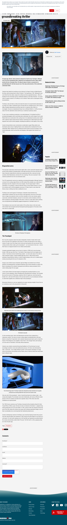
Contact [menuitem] (30, 513)
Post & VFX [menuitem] (42, 508)
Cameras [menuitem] (42, 504)
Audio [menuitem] (41, 510)
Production (8, 425)
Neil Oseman (57, 52)
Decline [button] (57, 10)
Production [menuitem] (42, 506)
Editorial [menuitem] (30, 508)
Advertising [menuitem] (31, 510)
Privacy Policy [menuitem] (31, 504)
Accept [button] (52, 10)
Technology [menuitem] (42, 513)
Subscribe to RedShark (60, 512)
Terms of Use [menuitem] (31, 506)
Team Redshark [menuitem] (32, 515)
